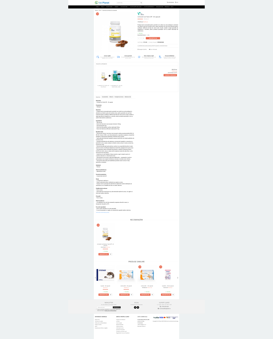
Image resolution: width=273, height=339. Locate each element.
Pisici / (100, 10)
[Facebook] (135, 307)
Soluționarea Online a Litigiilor (101, 328)
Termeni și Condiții (99, 321)
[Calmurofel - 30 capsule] (126, 274)
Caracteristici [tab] (105, 96)
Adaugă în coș (153, 38)
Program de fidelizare (120, 319)
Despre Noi (97, 319)
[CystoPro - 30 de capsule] (168, 274)
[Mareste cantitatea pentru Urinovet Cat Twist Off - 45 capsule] (143, 38)
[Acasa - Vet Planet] (102, 2)
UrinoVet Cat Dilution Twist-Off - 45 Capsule (105, 244)
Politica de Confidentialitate (110, 310)
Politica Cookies (98, 324)
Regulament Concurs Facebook (122, 333)
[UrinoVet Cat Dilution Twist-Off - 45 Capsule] (105, 233)
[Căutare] (141, 3)
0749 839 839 (165, 306)
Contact (118, 321)
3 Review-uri (146, 19)
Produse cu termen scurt (121, 331)
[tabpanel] (115, 32)
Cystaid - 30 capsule (105, 286)
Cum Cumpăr (119, 323)
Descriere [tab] (98, 97)
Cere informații (153, 49)
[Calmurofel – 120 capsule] (147, 274)
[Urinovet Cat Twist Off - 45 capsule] (115, 32)
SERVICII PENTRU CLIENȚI (122, 316)
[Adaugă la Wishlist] (110, 254)
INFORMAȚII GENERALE (101, 316)
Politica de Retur (119, 326)
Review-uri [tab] (128, 96)
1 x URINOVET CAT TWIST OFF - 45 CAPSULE (103, 86)
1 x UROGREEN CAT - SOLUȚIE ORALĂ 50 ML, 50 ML (116, 86)
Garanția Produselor (120, 329)
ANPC (96, 326)
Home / (97, 10)
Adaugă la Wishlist (143, 49)
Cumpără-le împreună (170, 75)
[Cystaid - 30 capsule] (105, 274)
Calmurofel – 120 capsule (147, 286)
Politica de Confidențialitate (101, 323)
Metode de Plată (119, 324)
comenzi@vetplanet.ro (165, 308)
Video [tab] (111, 96)
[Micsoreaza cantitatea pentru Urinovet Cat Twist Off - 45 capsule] (139, 38)
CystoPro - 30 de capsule (168, 286)
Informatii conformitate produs (102, 212)
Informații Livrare (120, 328)
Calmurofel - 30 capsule (126, 286)
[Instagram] (138, 307)
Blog (172, 6)
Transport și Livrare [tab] (119, 96)
